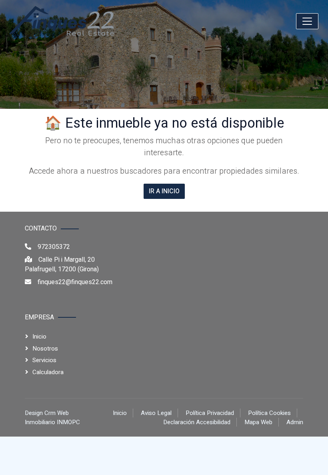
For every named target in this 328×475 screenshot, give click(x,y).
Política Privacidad (210, 413)
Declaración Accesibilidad (196, 422)
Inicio (39, 336)
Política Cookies (269, 413)
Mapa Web (258, 422)
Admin (294, 422)
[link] (62, 21)
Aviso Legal (156, 413)
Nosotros (45, 348)
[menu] (307, 21)
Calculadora (48, 372)
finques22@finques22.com (75, 282)
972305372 (54, 247)
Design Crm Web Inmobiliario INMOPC (52, 418)
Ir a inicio (164, 191)
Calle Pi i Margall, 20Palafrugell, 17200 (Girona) (62, 264)
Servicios (44, 360)
